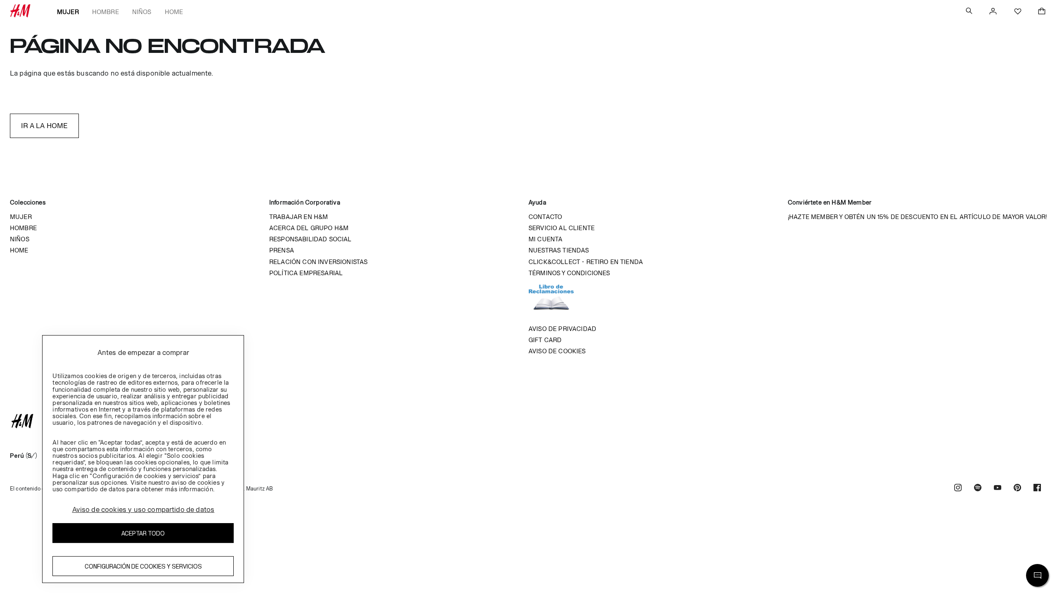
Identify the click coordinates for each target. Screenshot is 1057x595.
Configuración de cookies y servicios (143, 566)
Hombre (105, 11)
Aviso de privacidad (562, 328)
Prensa (281, 250)
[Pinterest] (1017, 488)
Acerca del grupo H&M (308, 227)
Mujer (68, 11)
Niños (142, 11)
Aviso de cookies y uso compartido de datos (143, 509)
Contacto (545, 216)
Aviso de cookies (557, 351)
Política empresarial (306, 272)
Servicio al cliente (561, 227)
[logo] (528, 421)
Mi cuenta (545, 239)
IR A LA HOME (44, 125)
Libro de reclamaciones (559, 300)
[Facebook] (1037, 488)
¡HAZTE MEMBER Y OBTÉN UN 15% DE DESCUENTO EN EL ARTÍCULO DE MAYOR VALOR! (917, 216)
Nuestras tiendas (558, 250)
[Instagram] (958, 488)
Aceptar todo (143, 533)
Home (174, 11)
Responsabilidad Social (310, 239)
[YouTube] (997, 488)
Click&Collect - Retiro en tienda (585, 261)
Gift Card (545, 339)
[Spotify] (977, 488)
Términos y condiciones (569, 272)
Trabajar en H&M (298, 216)
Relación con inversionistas (318, 261)
